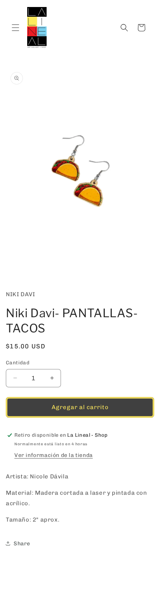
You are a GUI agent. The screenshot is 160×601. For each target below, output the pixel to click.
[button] (15, 27)
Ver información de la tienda (53, 455)
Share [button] (22, 543)
